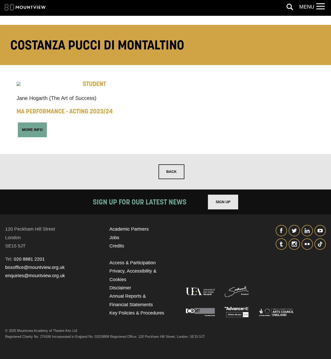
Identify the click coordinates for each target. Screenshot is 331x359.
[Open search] (289, 7)
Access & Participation (132, 262)
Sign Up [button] (223, 202)
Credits (116, 245)
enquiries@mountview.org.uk (35, 275)
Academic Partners (129, 229)
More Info (32, 130)
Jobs (114, 237)
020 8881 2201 (29, 259)
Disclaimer (120, 287)
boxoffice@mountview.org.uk (35, 267)
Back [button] (171, 172)
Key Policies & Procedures (136, 313)
